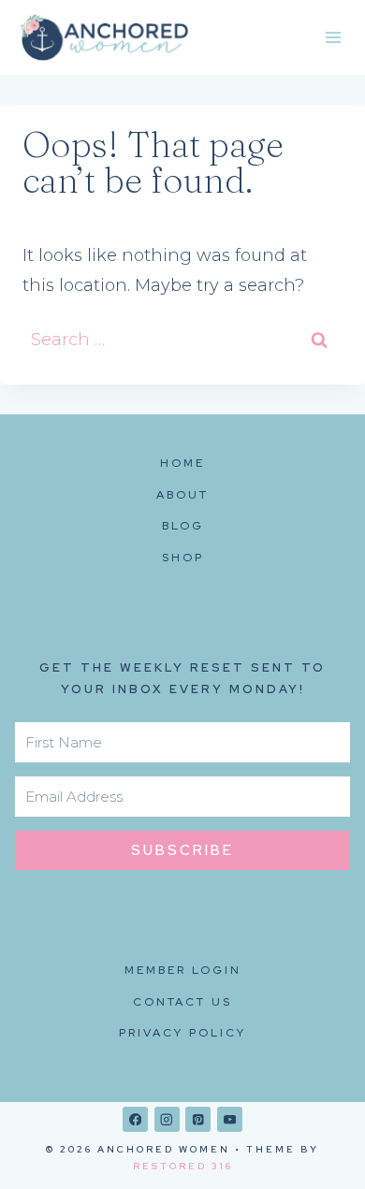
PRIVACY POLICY (182, 1032)
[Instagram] (167, 1119)
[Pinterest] (198, 1119)
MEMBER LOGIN (182, 970)
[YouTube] (229, 1119)
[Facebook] (135, 1119)
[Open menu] (332, 36)
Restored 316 (183, 1166)
